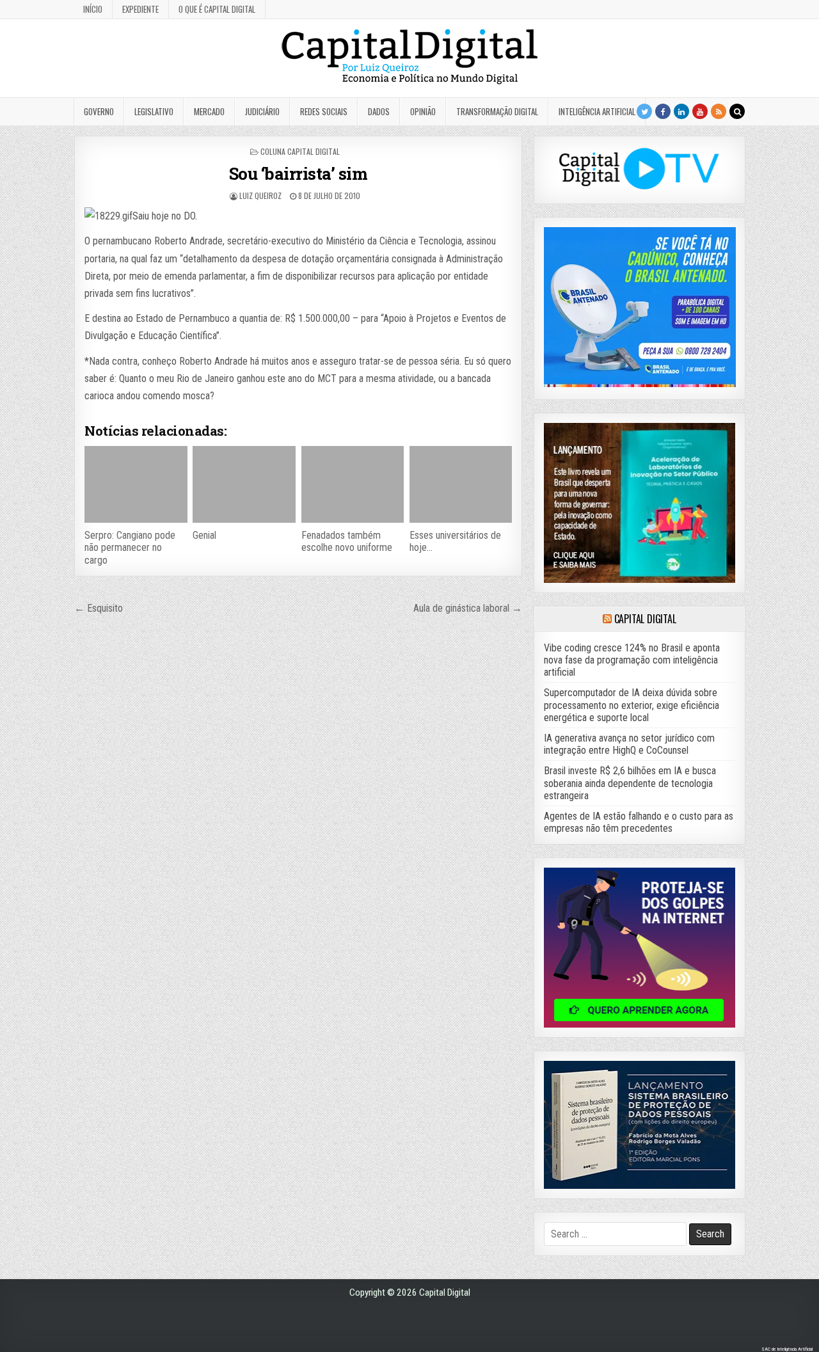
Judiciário (262, 111)
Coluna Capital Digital (300, 151)
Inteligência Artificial (597, 111)
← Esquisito (98, 608)
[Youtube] (700, 111)
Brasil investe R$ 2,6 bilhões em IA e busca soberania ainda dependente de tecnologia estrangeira (630, 783)
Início (92, 9)
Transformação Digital (497, 111)
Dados (379, 111)
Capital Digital (645, 618)
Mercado (209, 111)
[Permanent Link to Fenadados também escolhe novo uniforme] (352, 484)
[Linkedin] (681, 111)
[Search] (737, 111)
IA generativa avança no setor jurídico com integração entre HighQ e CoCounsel (629, 744)
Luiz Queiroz (260, 195)
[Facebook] (663, 111)
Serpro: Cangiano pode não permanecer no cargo (129, 547)
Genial (204, 535)
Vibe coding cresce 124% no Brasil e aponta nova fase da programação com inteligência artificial (632, 660)
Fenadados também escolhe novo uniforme (346, 541)
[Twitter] (644, 111)
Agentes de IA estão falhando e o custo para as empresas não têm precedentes (638, 822)
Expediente (140, 9)
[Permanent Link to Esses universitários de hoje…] (461, 484)
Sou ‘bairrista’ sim (298, 173)
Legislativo (153, 111)
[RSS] (718, 111)
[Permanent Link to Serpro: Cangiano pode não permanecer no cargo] (135, 484)
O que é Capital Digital (217, 9)
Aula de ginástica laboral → (467, 608)
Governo (99, 111)
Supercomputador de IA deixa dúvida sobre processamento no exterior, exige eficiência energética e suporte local (631, 705)
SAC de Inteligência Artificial (787, 1349)
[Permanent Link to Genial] (244, 484)
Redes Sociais (323, 111)
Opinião (423, 111)
